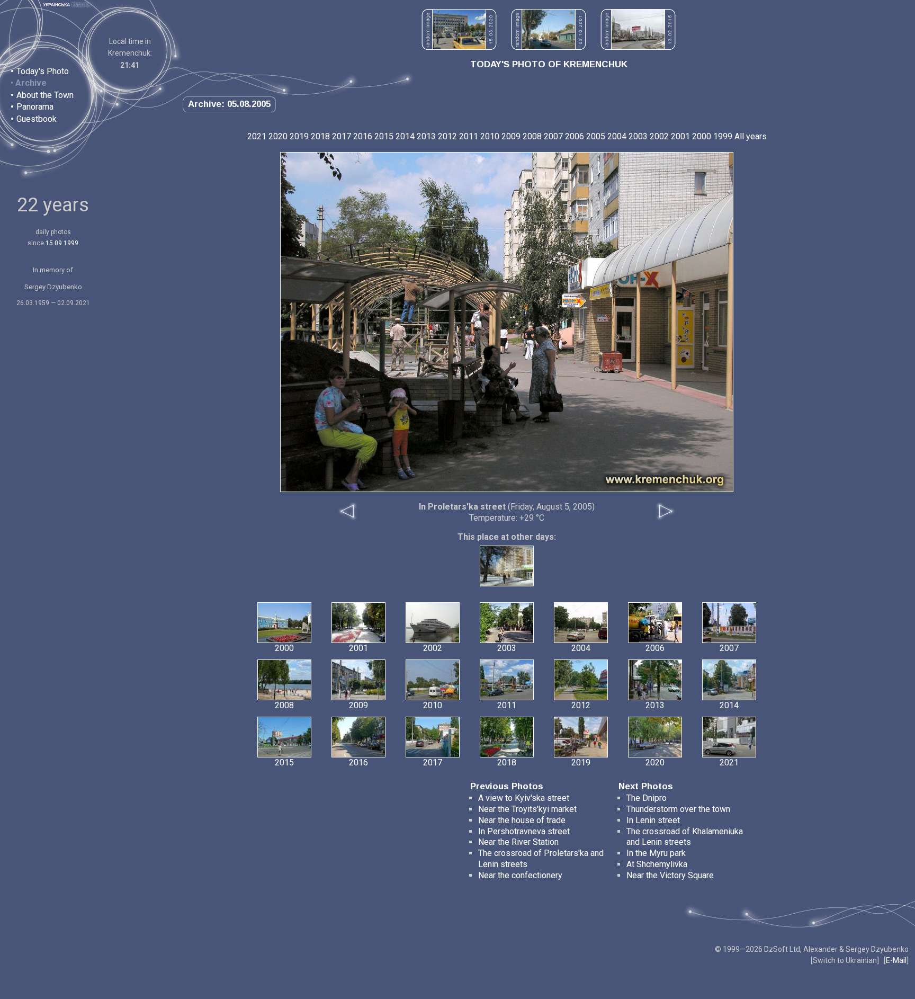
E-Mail (896, 960)
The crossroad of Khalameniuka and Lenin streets (684, 837)
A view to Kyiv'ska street (523, 798)
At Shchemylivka (656, 864)
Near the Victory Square (670, 875)
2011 (468, 136)
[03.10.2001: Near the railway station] (549, 47)
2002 (659, 136)
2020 (278, 136)
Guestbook (36, 119)
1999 (722, 136)
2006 (574, 136)
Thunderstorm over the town (678, 809)
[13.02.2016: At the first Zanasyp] (638, 47)
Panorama (34, 107)
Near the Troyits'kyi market (527, 809)
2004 (616, 136)
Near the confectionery (520, 875)
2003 (638, 136)
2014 (405, 136)
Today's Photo (42, 71)
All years (750, 136)
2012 (447, 136)
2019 (299, 136)
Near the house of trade (522, 820)
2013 (426, 136)
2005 (595, 136)
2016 (362, 136)
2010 (489, 136)
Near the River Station (518, 842)
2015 (383, 136)
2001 (680, 136)
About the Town (45, 95)
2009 (511, 136)
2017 (341, 136)
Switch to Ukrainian (845, 960)
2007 (553, 136)
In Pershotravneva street (524, 831)
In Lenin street (653, 820)
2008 (532, 136)
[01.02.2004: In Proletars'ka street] (507, 583)
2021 (256, 136)
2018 (320, 136)
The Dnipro (646, 798)
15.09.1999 (62, 243)
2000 (701, 136)
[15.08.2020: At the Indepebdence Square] (459, 47)
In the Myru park (656, 853)
